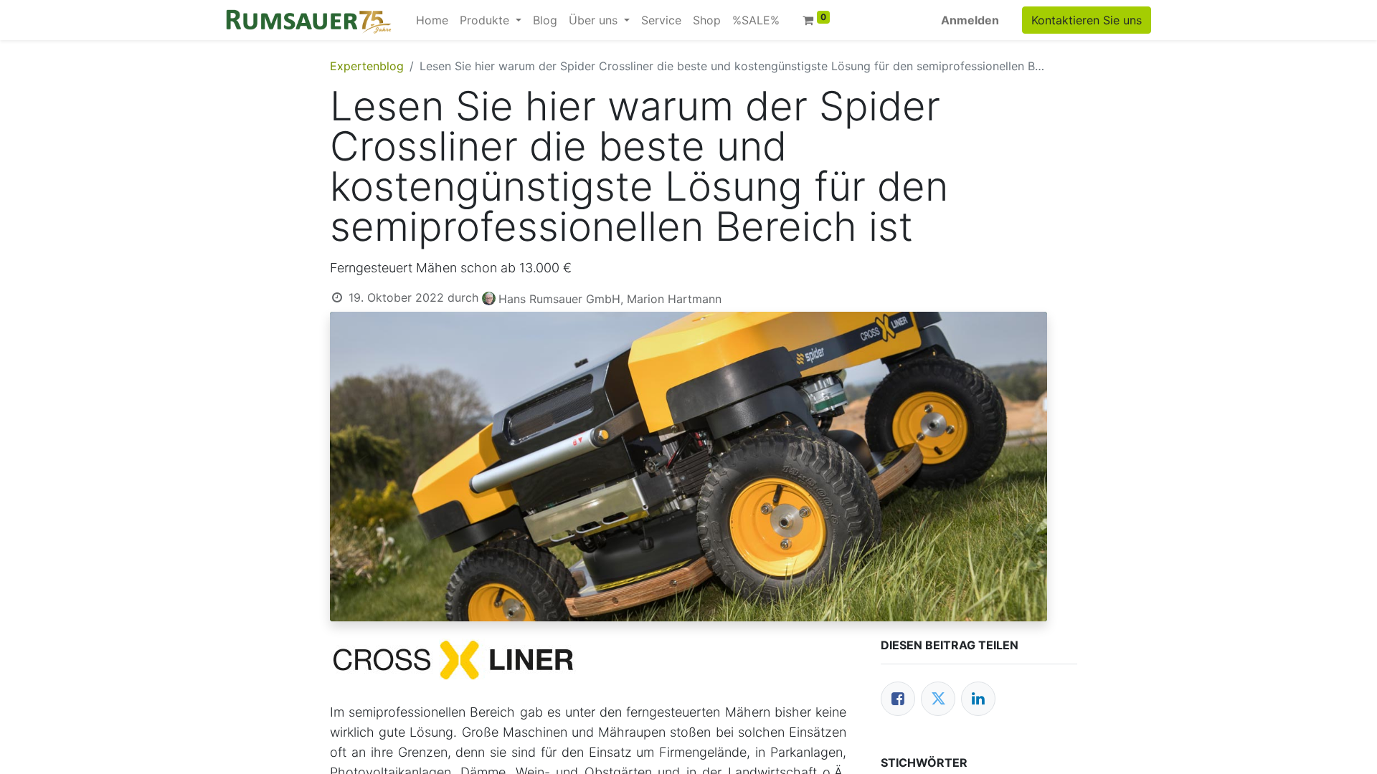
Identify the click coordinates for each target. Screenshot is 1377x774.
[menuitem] (432, 20)
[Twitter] (938, 699)
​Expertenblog (367, 66)
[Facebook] (898, 699)
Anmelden (970, 20)
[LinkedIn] (978, 699)
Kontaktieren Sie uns (1086, 20)
